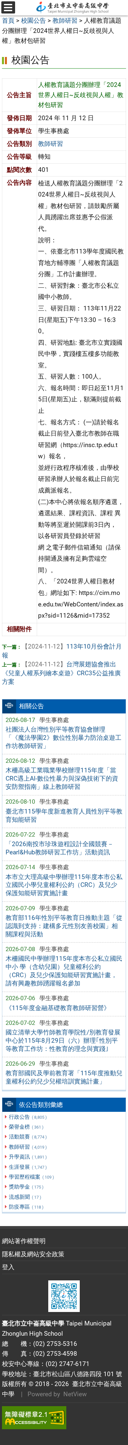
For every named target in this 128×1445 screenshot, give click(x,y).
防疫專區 (26, 1207)
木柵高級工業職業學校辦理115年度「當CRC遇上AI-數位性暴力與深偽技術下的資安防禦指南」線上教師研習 (62, 778)
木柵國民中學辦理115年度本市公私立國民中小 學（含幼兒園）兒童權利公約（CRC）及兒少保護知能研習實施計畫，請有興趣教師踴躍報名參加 (64, 971)
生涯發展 (28, 1167)
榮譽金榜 (26, 1127)
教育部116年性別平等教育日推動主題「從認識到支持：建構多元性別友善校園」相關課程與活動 (64, 926)
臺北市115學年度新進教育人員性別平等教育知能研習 (64, 815)
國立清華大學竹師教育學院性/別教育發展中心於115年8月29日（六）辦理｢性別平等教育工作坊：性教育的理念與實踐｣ (63, 1041)
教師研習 (28, 1147)
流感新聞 (25, 1197)
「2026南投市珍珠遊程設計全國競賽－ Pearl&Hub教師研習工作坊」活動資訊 (60, 848)
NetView (75, 1394)
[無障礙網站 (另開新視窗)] (64, 1417)
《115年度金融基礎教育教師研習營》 (58, 1008)
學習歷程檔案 (31, 1177)
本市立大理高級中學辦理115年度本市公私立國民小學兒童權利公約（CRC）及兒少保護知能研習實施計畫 (64, 885)
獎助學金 (26, 1187)
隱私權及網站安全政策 (33, 1254)
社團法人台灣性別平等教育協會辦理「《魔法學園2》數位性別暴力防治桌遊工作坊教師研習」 (63, 738)
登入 (8, 1267)
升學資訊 (28, 1157)
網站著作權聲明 (24, 1241)
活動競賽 (28, 1137)
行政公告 (28, 1117)
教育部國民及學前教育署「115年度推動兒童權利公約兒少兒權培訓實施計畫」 (64, 1077)
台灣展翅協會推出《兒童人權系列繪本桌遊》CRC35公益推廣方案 (61, 673)
